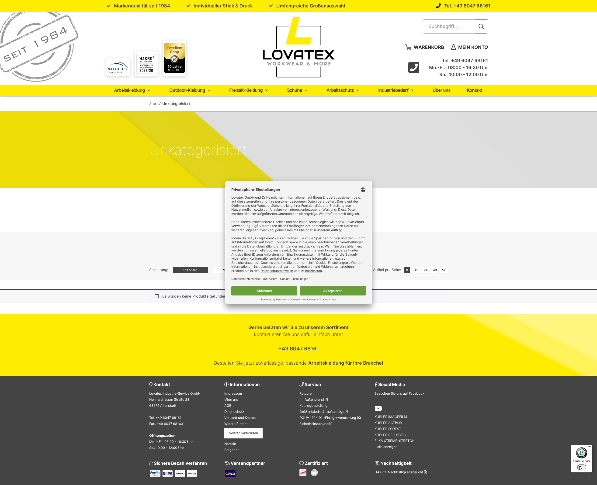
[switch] (581, 467)
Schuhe (294, 90)
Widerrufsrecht (236, 424)
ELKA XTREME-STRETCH (394, 441)
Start (153, 103)
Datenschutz (234, 412)
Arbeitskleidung (129, 90)
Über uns (441, 90)
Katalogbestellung (313, 405)
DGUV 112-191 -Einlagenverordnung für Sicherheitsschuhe (330, 421)
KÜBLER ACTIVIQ (388, 423)
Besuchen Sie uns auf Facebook (399, 393)
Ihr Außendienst (312, 399)
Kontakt (474, 90)
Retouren (306, 393)
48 (435, 270)
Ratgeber (231, 450)
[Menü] (589, 447)
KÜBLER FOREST (388, 429)
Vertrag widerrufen (243, 433)
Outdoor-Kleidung (187, 90)
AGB (227, 405)
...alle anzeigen (386, 447)
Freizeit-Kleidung (246, 90)
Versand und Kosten (240, 418)
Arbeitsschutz (340, 90)
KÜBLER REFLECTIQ (390, 435)
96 (444, 270)
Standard (190, 270)
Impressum (233, 393)
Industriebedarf (393, 90)
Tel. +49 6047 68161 (467, 6)
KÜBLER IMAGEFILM (391, 417)
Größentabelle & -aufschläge (322, 412)
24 (426, 270)
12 (416, 270)
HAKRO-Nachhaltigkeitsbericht (399, 472)
